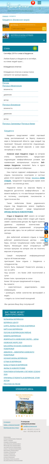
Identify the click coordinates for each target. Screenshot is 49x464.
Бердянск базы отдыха (22, 35)
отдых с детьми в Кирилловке (12, 448)
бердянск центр (11, 322)
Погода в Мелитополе (12, 86)
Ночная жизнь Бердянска (15, 358)
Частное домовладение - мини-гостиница (24, 396)
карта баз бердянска (13, 329)
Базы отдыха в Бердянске (15, 365)
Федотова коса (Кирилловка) (12, 445)
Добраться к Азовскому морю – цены (21, 339)
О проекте (7, 422)
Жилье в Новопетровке (14, 368)
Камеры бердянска (12, 336)
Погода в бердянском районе (17, 332)
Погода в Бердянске (11, 105)
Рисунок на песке (12, 384)
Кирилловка (7, 437)
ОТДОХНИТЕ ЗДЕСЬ (24, 389)
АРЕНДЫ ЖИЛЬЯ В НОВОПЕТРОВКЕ (18, 212)
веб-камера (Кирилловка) (11, 450)
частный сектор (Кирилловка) (12, 447)
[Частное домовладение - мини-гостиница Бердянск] (24, 407)
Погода (7, 80)
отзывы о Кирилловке (10, 442)
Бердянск (14, 24)
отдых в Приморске (9, 453)
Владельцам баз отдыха (11, 428)
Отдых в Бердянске (12, 361)
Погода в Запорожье (11, 124)
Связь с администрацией (12, 425)
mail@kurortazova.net (30, 426)
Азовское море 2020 (13, 342)
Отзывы (7, 48)
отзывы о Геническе (10, 455)
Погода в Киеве (28, 124)
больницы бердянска (13, 319)
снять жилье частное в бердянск (19, 326)
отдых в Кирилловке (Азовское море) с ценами (13, 439)
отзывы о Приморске (10, 452)
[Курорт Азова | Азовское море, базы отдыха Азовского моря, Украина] (24, 7)
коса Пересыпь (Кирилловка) (12, 443)
